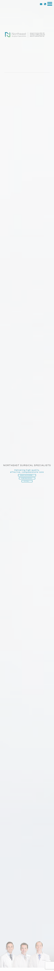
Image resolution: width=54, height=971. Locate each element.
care (41, 472)
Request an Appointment (26, 475)
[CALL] (45, 4)
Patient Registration (26, 478)
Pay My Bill (26, 481)
